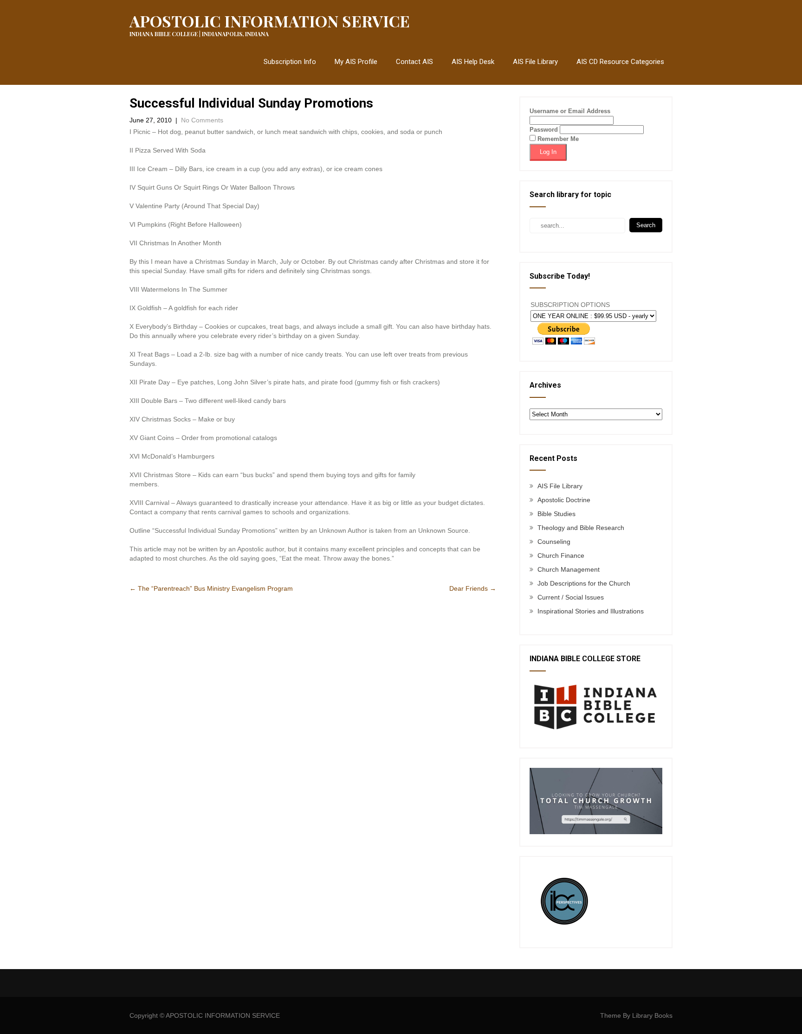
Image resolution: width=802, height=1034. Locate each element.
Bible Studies (556, 513)
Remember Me (557, 138)
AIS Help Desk (473, 61)
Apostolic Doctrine (563, 500)
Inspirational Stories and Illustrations (590, 611)
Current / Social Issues (570, 597)
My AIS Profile (356, 61)
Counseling (553, 541)
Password (544, 129)
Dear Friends (472, 588)
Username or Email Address (570, 111)
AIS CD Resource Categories (620, 61)
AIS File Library (535, 61)
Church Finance (560, 555)
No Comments (202, 120)
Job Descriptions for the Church (583, 583)
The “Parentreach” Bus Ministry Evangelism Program (211, 588)
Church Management (568, 569)
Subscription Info (290, 61)
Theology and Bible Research (580, 527)
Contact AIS (414, 61)
